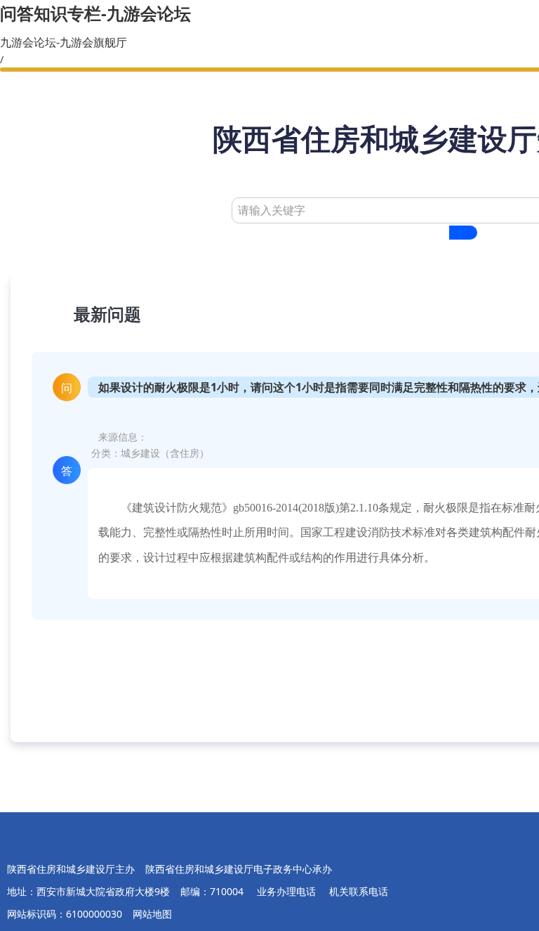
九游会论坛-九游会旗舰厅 (63, 42)
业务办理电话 (288, 891)
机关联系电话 (358, 891)
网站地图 (152, 913)
